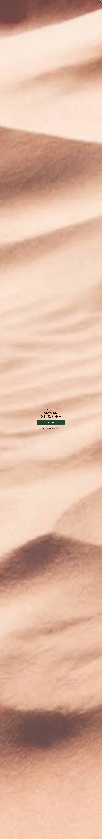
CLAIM (51, 422)
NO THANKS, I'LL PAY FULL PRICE (51, 428)
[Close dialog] (100, 2)
